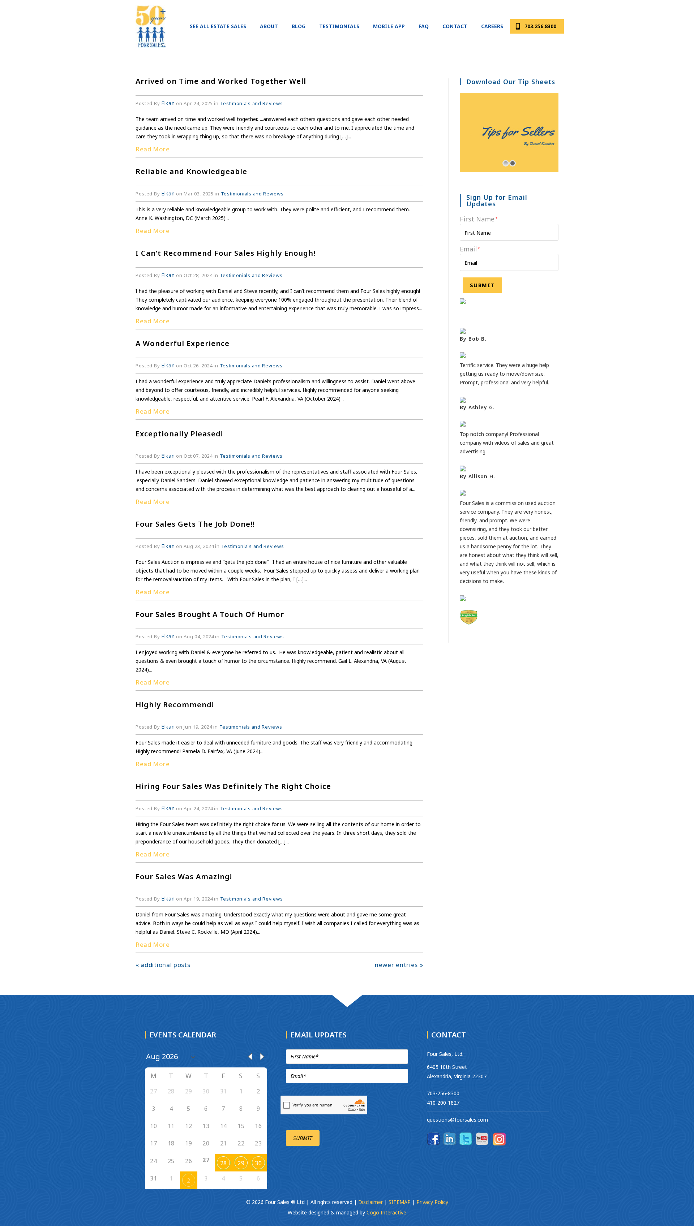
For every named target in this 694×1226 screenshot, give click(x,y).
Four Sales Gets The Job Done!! (195, 524)
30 (258, 1163)
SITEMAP (400, 1202)
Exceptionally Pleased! (179, 434)
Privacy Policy (432, 1202)
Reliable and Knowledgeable (191, 171)
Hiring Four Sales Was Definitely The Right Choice (233, 786)
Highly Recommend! (175, 704)
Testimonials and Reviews (251, 103)
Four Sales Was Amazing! (184, 876)
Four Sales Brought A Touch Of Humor (210, 614)
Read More (153, 149)
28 (223, 1163)
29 (240, 1163)
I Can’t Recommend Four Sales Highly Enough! (226, 253)
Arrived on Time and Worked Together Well (221, 81)
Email (470, 249)
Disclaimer (371, 1202)
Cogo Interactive (386, 1212)
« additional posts (163, 964)
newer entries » (399, 964)
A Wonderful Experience (183, 343)
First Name (479, 219)
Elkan (168, 103)
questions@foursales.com (457, 1119)
